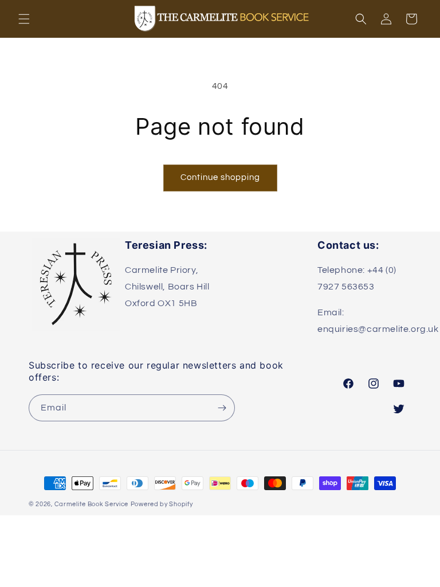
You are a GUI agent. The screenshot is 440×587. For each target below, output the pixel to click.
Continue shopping (220, 177)
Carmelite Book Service (91, 504)
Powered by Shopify (162, 504)
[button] (24, 19)
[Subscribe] (221, 407)
